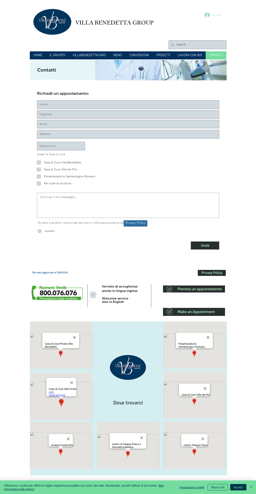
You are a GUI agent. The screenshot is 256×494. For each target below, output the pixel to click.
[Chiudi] (251, 487)
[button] (57, 55)
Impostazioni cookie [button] (191, 487)
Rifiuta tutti (217, 487)
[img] (128, 70)
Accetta (238, 487)
